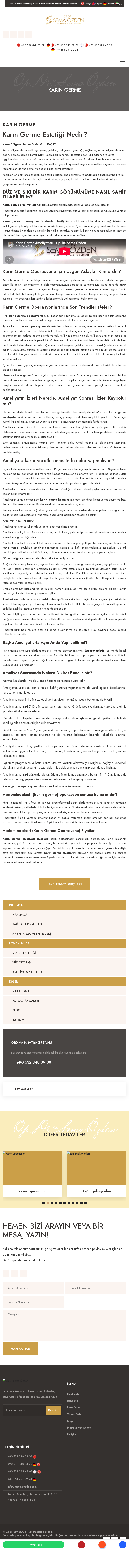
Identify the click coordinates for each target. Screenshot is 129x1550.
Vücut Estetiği (24, 953)
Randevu (72, 1401)
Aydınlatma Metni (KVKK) (31, 934)
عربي (121, 3)
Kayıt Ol (53, 1410)
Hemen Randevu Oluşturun (64, 884)
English (98, 3)
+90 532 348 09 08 (33, 45)
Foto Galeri (74, 1407)
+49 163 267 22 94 (66, 49)
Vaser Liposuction (32, 1191)
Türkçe (87, 3)
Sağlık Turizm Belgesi (29, 924)
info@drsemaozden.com (22, 1487)
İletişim (18, 1020)
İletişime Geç (23, 1089)
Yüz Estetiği (21, 962)
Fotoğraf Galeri (25, 1000)
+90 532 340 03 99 (66, 45)
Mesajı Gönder (20, 1348)
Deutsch (110, 3)
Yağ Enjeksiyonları (97, 1191)
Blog (16, 1010)
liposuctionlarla (94, 651)
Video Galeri (22, 991)
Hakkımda (19, 915)
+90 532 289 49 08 (100, 45)
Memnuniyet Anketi (79, 1428)
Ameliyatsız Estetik (27, 972)
